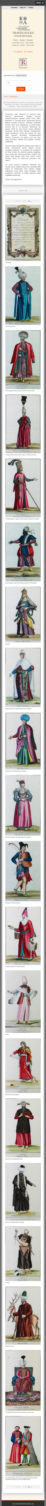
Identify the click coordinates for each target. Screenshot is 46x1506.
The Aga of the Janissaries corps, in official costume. (20, 455)
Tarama (21, 89)
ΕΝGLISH (23, 7)
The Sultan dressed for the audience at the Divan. (19, 1412)
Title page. (8, 262)
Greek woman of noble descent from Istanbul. (18, 709)
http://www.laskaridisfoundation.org (23, 1504)
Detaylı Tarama (21, 75)
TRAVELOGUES (23, 32)
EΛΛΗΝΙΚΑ (14, 7)
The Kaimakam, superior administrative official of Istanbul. (22, 519)
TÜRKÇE (30, 7)
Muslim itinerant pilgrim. (12, 1094)
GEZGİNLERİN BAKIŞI (23, 36)
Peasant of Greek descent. (12, 903)
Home (6, 96)
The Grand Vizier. (10, 326)
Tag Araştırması (9, 75)
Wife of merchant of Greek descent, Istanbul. (18, 837)
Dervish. (7, 1282)
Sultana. (7, 644)
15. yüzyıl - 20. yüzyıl (23, 51)
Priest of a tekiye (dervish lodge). (14, 1222)
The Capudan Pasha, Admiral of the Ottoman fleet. (20, 391)
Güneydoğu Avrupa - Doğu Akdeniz (23, 43)
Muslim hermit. (9, 1346)
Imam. (7, 1034)
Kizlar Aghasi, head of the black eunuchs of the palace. (21, 583)
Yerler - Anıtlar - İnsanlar (23, 40)
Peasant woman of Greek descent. (15, 966)
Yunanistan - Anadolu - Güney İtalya (23, 45)
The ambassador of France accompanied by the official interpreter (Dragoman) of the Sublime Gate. (21, 1478)
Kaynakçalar (13, 96)
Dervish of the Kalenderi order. (14, 1159)
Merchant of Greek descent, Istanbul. (15, 771)
